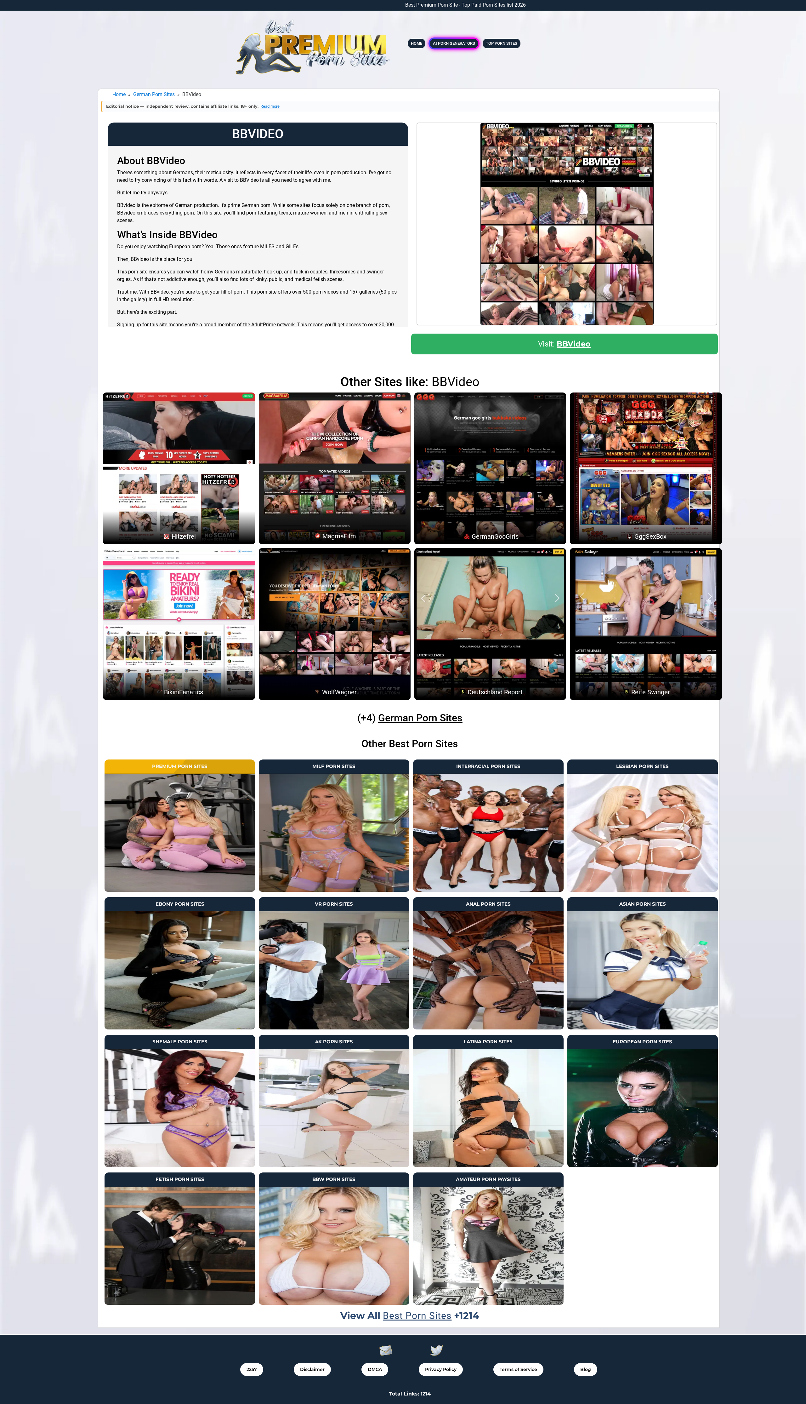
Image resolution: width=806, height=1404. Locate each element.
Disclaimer (312, 1369)
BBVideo (574, 343)
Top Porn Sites (501, 43)
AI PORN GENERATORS (454, 43)
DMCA (375, 1369)
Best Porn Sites (417, 1315)
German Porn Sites (154, 94)
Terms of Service (518, 1369)
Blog (585, 1369)
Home (416, 43)
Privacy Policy (441, 1369)
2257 (252, 1369)
